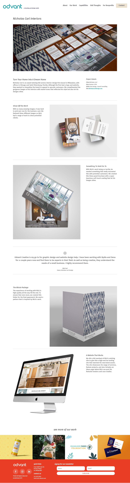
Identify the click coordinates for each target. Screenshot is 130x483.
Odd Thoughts (95, 5)
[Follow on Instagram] (22, 471)
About (65, 5)
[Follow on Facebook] (15, 471)
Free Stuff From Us (39, 467)
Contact (122, 5)
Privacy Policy (38, 468)
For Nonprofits (108, 5)
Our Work (73, 5)
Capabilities (83, 5)
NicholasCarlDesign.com (95, 88)
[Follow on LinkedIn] (29, 471)
